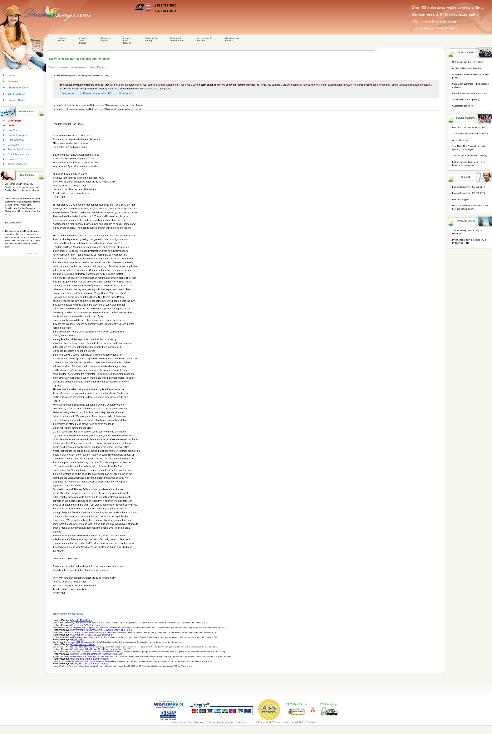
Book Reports (242, 722)
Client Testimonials (18, 154)
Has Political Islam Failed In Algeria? (90, 658)
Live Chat (13, 130)
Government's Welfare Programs (88, 625)
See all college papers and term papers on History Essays (84, 75)
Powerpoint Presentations (177, 39)
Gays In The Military (81, 620)
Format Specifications (20, 149)
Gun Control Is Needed (83, 644)
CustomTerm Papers (83, 40)
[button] (69, 93)
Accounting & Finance (204, 39)
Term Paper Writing (197, 722)
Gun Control (77, 639)
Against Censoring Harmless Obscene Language (96, 654)
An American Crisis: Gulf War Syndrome (91, 634)
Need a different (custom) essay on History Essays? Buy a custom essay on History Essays (100, 105)
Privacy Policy (16, 159)
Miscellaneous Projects (231, 39)
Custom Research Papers (221, 722)
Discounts (13, 144)
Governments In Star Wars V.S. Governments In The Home (101, 630)
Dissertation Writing (151, 39)
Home (11, 75)
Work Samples (16, 93)
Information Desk (18, 87)
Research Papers (105, 39)
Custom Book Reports (127, 40)
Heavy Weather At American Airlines (90, 663)
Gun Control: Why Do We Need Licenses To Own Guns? (100, 649)
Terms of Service (17, 163)
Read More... (33, 253)
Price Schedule (16, 139)
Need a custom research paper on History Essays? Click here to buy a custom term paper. (99, 109)
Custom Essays (62, 39)
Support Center (17, 100)
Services (13, 81)
